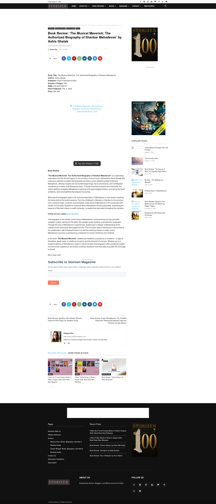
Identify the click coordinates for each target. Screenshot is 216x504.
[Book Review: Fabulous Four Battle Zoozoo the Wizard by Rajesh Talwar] (137, 206)
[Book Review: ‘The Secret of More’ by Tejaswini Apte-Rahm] (137, 172)
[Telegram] (95, 58)
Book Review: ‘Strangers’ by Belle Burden (104, 450)
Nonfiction (51, 28)
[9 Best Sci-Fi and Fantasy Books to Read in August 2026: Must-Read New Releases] (60, 366)
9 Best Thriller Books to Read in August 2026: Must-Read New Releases (85, 379)
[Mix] (155, 1)
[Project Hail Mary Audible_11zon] (148, 134)
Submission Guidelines (56, 459)
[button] (165, 6)
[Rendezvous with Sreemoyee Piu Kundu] (135, 216)
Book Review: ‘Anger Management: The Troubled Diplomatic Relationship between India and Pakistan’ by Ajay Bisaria (108, 320)
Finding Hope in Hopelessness (155, 191)
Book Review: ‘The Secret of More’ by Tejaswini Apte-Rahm (155, 170)
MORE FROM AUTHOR (78, 352)
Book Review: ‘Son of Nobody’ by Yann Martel (106, 455)
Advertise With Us (54, 431)
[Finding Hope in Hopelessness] (137, 193)
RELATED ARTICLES (57, 352)
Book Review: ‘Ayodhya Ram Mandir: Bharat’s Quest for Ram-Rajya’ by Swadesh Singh (65, 319)
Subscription (52, 462)
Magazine (123, 6)
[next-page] (53, 386)
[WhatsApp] (79, 58)
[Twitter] (162, 1)
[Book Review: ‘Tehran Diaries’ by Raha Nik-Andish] (114, 366)
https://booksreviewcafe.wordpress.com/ (75, 336)
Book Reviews (98, 6)
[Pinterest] (159, 1)
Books (111, 6)
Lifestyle (83, 6)
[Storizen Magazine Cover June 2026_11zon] (145, 61)
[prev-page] (49, 386)
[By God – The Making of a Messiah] (137, 183)
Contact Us (52, 455)
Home (74, 6)
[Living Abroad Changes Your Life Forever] (137, 150)
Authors (50, 438)
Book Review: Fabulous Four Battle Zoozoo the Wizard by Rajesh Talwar (155, 203)
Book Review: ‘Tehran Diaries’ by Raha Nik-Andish (107, 445)
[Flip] (100, 58)
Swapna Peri (53, 49)
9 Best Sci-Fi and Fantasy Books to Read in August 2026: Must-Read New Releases (59, 379)
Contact (135, 6)
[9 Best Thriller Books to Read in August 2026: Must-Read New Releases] (87, 366)
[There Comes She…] (137, 161)
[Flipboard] (144, 1)
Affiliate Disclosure (54, 435)
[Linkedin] (151, 1)
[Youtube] (166, 1)
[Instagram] (148, 1)
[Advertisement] (108, 17)
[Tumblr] (89, 58)
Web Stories (149, 6)
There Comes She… (152, 158)
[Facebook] (140, 1)
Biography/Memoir (60, 28)
